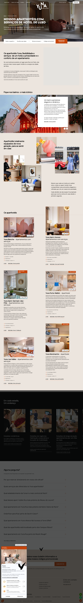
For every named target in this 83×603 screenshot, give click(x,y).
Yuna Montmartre (29, 596)
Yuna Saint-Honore (56, 596)
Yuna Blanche (38, 596)
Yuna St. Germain (66, 596)
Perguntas (28, 2)
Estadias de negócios (43, 582)
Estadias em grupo (43, 584)
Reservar (76, 2)
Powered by (47, 601)
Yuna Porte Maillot (46, 596)
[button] (7, 2)
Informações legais (37, 601)
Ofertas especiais (62, 2)
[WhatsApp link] (80, 597)
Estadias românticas (43, 588)
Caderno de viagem (15, 2)
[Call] (80, 594)
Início (5, 16)
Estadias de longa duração (44, 586)
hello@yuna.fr (67, 584)
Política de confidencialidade (28, 601)
